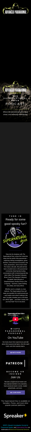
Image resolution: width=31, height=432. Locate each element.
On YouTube (15, 337)
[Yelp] (20, 305)
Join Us (15, 377)
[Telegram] (24, 305)
